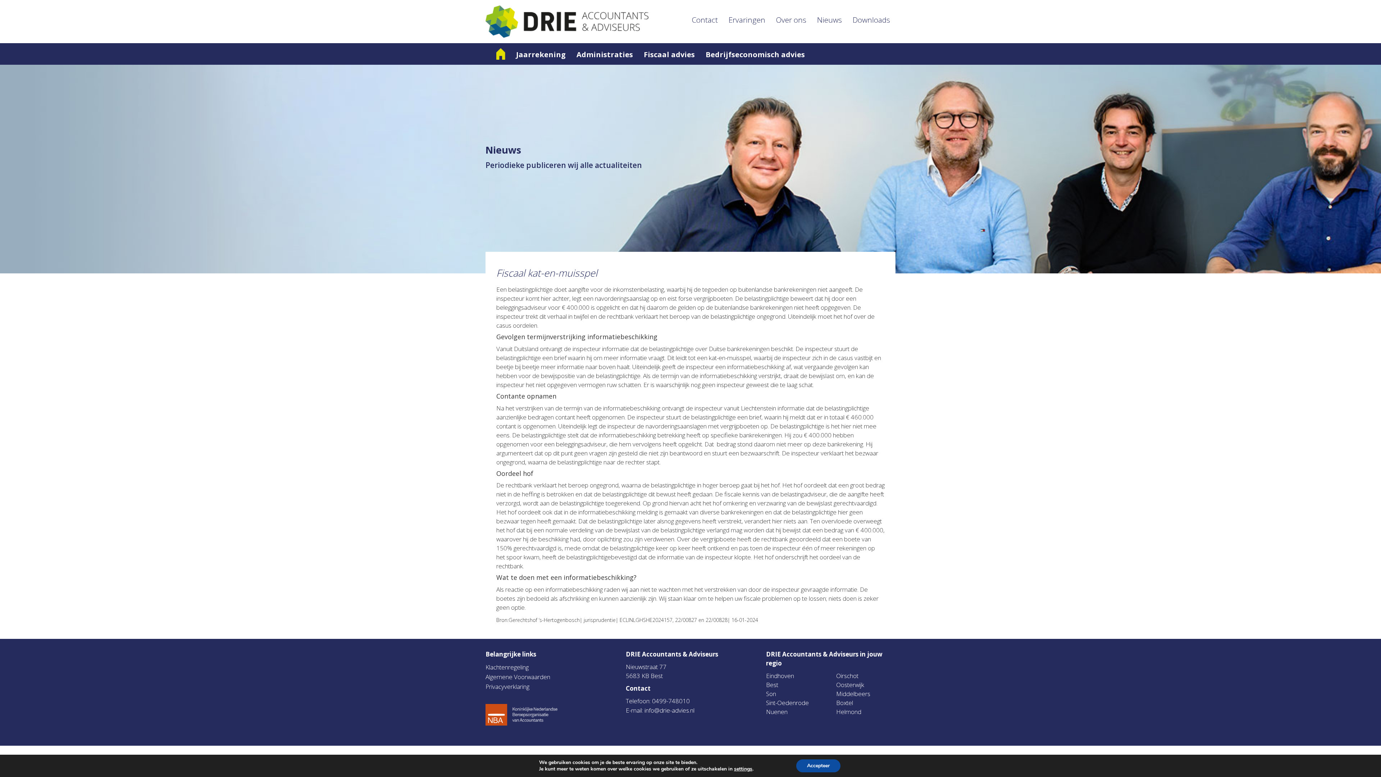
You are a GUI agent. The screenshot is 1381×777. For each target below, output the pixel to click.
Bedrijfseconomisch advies (755, 54)
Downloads (871, 20)
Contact (705, 20)
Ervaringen (747, 20)
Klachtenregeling (507, 667)
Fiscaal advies (669, 54)
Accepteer (818, 765)
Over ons (791, 20)
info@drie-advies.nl (669, 710)
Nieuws (829, 20)
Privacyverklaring (507, 686)
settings (743, 769)
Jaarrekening (541, 54)
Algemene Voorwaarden (518, 677)
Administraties (604, 54)
